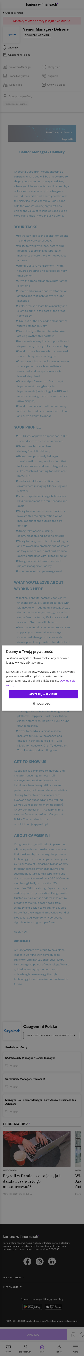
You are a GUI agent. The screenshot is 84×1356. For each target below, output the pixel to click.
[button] (42, 703)
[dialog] (42, 678)
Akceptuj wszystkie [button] (43, 694)
